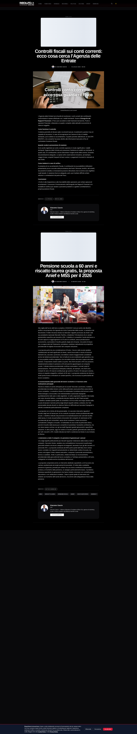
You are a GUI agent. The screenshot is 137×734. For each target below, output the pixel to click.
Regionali (65, 3)
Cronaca (56, 3)
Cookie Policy (42, 731)
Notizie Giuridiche (50, 489)
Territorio (47, 3)
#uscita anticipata (83, 494)
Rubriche (96, 3)
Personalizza (98, 729)
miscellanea (59, 198)
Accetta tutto (108, 729)
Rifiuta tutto (88, 729)
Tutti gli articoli (57, 217)
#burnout (94, 494)
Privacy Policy (54, 731)
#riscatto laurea (50, 494)
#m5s (40, 494)
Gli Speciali (48, 198)
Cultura (81, 3)
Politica (73, 3)
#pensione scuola (63, 494)
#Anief (72, 494)
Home (40, 3)
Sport (88, 3)
